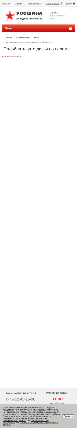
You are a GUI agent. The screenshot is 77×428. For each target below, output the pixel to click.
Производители (23, 38)
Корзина (53, 12)
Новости (6, 3)
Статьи (18, 3)
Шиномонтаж (34, 3)
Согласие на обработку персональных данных (30, 423)
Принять (68, 416)
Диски (36, 38)
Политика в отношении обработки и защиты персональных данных (25, 419)
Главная (8, 38)
